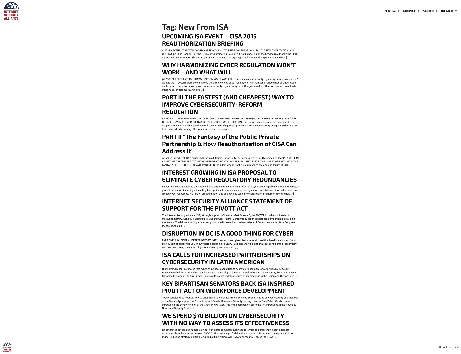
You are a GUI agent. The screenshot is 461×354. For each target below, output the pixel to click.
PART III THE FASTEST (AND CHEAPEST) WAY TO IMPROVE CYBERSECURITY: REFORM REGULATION (228, 104)
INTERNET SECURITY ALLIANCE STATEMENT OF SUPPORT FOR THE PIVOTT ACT (227, 204)
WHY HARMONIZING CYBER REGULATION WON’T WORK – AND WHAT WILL (229, 68)
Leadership (409, 11)
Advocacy (428, 11)
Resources (447, 11)
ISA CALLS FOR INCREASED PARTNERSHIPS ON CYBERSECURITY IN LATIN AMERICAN (226, 258)
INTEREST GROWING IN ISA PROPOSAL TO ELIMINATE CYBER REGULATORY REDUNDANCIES (229, 176)
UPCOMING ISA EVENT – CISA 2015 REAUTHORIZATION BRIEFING (209, 39)
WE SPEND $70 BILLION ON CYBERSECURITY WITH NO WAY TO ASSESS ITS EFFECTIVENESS (225, 319)
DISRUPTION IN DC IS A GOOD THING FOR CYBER (228, 233)
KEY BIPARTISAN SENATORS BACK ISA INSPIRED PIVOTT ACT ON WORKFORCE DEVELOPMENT (228, 287)
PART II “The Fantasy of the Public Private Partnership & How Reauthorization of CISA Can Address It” (229, 143)
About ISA (390, 11)
